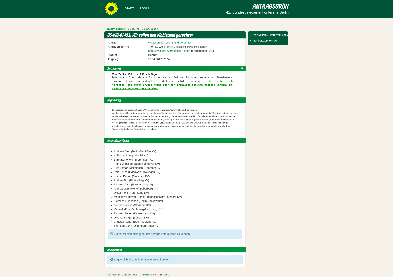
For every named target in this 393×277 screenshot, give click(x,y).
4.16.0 (166, 274)
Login (144, 8)
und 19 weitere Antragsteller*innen (169, 50)
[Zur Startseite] (111, 8)
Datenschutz (129, 274)
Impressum (114, 274)
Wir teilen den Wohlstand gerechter (169, 42)
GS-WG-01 (133, 28)
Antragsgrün (148, 274)
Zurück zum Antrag (266, 41)
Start (129, 8)
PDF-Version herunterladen (271, 35)
